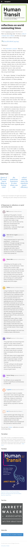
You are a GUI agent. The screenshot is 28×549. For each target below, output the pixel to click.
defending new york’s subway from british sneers (14, 197)
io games (9, 389)
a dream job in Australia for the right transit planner (14, 195)
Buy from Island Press (6, 495)
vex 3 (8, 411)
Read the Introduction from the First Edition (11, 493)
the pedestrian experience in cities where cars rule (14, 182)
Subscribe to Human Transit (12, 534)
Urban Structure (19, 31)
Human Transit (12, 12)
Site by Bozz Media (5, 545)
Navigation (7, 1)
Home (10, 427)
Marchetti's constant (11, 48)
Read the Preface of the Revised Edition (10, 492)
